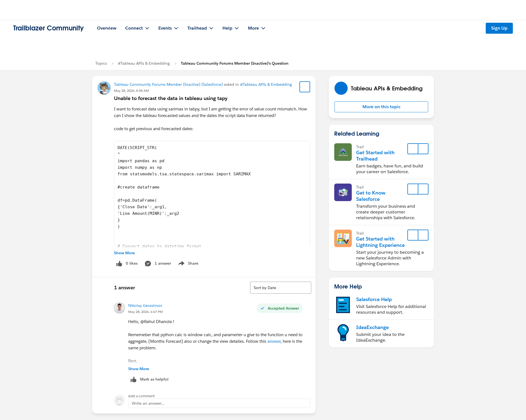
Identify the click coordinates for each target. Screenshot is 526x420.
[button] (381, 106)
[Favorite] (305, 87)
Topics (101, 63)
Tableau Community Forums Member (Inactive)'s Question (234, 63)
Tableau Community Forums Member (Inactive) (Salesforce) (168, 84)
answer (274, 341)
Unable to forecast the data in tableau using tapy (170, 98)
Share (187, 264)
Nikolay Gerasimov (145, 305)
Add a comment (141, 396)
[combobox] (280, 288)
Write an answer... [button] (148, 403)
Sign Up (499, 28)
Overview (106, 28)
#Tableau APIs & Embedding (144, 63)
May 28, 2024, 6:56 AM (131, 90)
